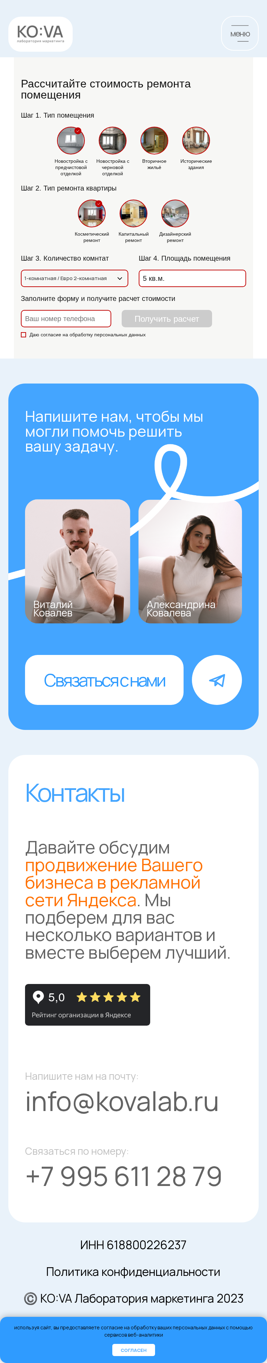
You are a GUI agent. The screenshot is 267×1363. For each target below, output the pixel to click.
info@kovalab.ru (122, 1101)
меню (239, 33)
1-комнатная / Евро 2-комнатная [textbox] (65, 278)
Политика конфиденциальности (133, 1271)
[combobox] (74, 278)
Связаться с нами (104, 680)
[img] (40, 34)
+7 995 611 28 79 (123, 1176)
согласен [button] (134, 1350)
